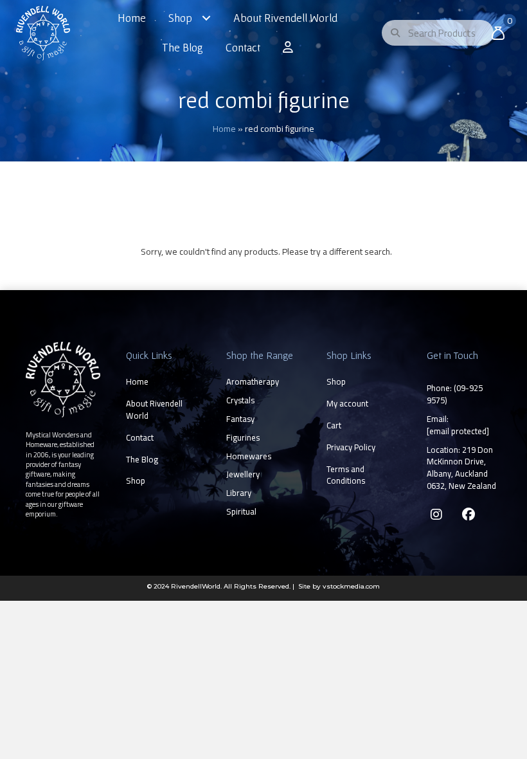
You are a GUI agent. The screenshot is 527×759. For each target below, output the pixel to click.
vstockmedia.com (351, 586)
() (455, 394)
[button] (436, 514)
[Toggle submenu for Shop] (206, 18)
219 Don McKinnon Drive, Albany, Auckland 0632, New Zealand (461, 468)
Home (224, 128)
